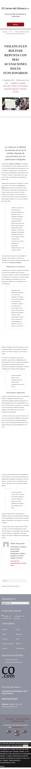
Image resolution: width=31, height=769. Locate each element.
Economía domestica (8, 643)
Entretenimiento (20, 648)
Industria (4, 648)
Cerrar (2, 766)
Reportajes (23, 89)
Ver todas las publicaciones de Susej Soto (18, 563)
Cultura (18, 629)
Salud (17, 639)
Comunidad (21, 83)
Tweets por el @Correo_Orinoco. (11, 586)
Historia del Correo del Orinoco (13, 662)
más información (17, 745)
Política (4, 634)
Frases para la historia (11, 659)
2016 (12, 80)
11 (3, 80)
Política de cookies (18, 721)
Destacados (6, 86)
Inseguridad (7, 89)
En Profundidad (22, 86)
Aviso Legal (10, 719)
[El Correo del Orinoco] (15, 8)
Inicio (10, 31)
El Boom (14, 86)
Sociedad (15, 92)
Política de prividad (22, 719)
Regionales (15, 89)
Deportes (18, 643)
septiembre (7, 80)
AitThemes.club (17, 727)
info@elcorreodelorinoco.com (10, 706)
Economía (5, 639)
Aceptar (26, 745)
